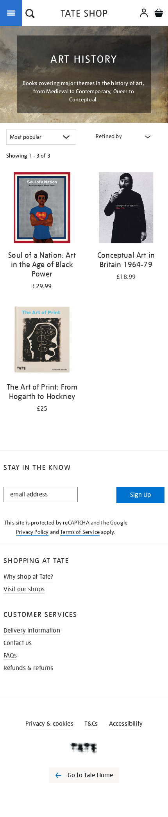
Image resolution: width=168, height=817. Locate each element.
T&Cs (91, 724)
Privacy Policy (32, 531)
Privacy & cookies (49, 724)
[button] (30, 14)
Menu (12, 12)
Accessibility (126, 724)
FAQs (10, 655)
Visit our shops (24, 589)
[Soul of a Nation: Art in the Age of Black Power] (42, 209)
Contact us (18, 643)
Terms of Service (80, 531)
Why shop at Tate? (29, 577)
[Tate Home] (84, 748)
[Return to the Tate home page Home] (84, 14)
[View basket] (158, 13)
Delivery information (32, 630)
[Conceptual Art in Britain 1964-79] (126, 209)
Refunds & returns (29, 668)
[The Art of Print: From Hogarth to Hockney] (42, 340)
